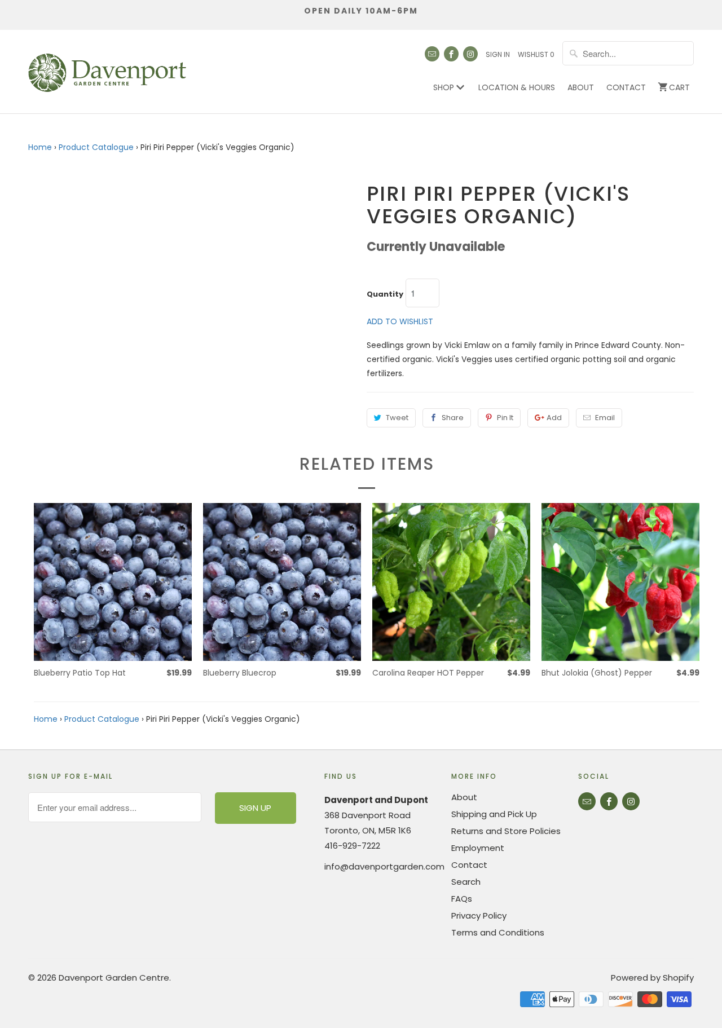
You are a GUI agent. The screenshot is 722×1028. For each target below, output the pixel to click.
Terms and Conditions (497, 932)
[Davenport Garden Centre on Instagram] (470, 53)
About (580, 87)
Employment (477, 848)
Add (554, 417)
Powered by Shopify (652, 977)
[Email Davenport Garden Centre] (432, 53)
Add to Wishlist (400, 321)
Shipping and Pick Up (494, 814)
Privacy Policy (479, 915)
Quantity (385, 294)
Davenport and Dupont (376, 800)
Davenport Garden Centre (114, 977)
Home (40, 147)
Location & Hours (516, 87)
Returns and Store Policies (506, 831)
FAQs (461, 899)
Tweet (397, 417)
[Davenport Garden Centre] (107, 67)
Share (453, 417)
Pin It (505, 417)
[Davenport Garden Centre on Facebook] (451, 53)
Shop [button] (444, 87)
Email (605, 417)
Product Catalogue (96, 147)
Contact (626, 87)
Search (466, 882)
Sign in (498, 54)
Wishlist (536, 54)
